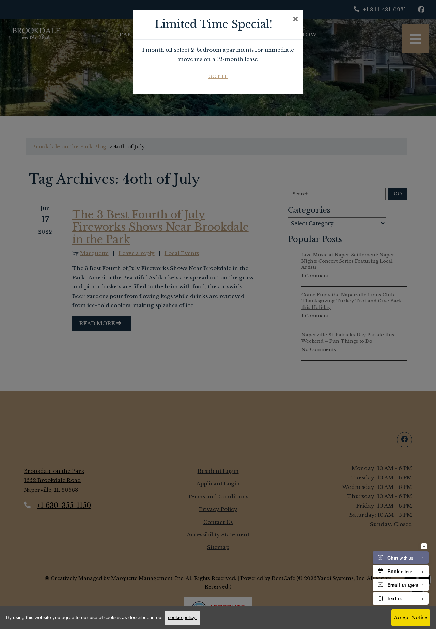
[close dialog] (295, 19)
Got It (218, 76)
